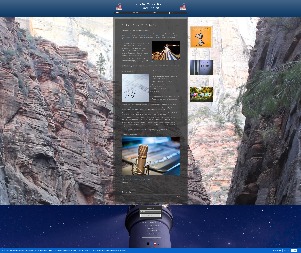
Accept (294, 250)
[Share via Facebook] (122, 192)
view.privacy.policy (121, 250)
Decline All (286, 250)
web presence (125, 184)
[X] (148, 244)
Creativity (124, 187)
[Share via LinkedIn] (130, 192)
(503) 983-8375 (154, 225)
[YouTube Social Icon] (155, 244)
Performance (125, 182)
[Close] (299, 250)
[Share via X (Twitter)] (126, 192)
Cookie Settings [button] (277, 250)
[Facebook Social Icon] (151, 244)
